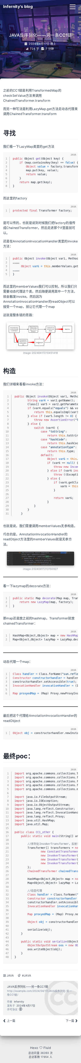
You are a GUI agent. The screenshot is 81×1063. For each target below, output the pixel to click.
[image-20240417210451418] (40, 335)
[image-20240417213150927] (40, 558)
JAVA (10, 975)
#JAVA (26, 975)
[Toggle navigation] (72, 6)
